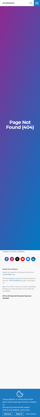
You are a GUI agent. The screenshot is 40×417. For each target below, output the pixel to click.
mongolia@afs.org (9, 274)
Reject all (19, 414)
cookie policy (25, 410)
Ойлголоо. (7, 414)
